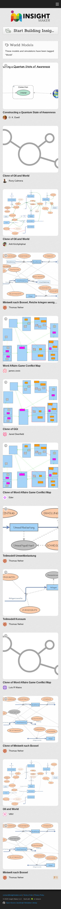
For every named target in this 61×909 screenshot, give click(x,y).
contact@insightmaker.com (12, 895)
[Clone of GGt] (30, 407)
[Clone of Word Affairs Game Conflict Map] (30, 471)
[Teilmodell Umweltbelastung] (30, 534)
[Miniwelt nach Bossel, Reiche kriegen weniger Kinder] (30, 281)
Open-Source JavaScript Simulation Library (21, 903)
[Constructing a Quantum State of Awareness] (30, 91)
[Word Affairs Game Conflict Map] (30, 344)
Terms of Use (28, 895)
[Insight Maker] (30, 23)
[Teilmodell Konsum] (30, 597)
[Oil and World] (30, 787)
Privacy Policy (39, 895)
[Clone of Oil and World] (30, 154)
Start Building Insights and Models (34, 30)
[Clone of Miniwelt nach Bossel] (30, 724)
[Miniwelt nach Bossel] (30, 851)
